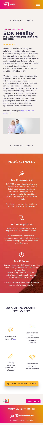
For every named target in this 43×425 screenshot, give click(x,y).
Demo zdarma (33, 401)
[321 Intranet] (12, 4)
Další (28, 20)
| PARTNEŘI (29, 420)
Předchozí (17, 20)
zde (14, 339)
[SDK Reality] (21, 126)
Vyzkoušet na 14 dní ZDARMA (21, 384)
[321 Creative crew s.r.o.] (21, 415)
